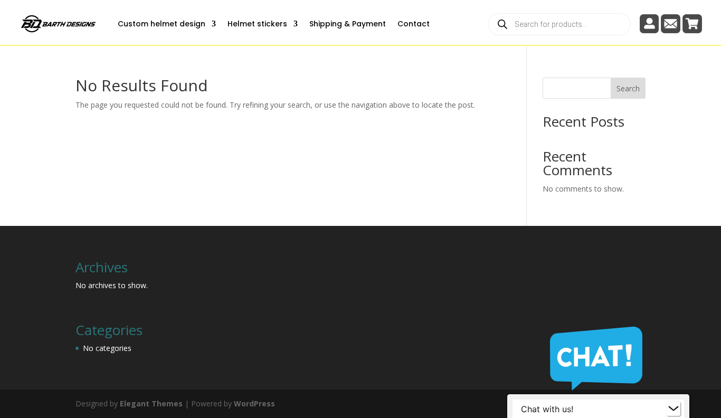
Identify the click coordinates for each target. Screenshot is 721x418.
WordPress (254, 403)
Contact (413, 23)
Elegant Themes (151, 403)
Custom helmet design (161, 23)
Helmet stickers (257, 23)
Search (628, 88)
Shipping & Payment (347, 23)
